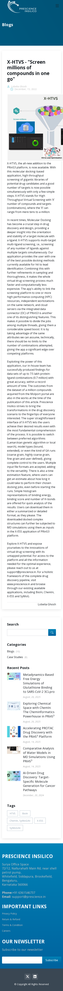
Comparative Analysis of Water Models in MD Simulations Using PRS (39, 754)
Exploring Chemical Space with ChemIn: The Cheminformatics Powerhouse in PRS (38, 709)
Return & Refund (11, 919)
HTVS (12, 813)
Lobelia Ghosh (19, 86)
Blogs (13, 651)
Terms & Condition (12, 925)
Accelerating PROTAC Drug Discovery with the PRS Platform (38, 732)
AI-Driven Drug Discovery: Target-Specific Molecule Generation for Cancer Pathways (39, 781)
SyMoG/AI (15, 828)
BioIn (25, 813)
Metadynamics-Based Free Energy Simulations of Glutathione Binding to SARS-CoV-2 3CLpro (39, 683)
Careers (6, 931)
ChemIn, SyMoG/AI (20, 820)
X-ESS (40, 820)
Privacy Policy (9, 913)
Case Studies (17, 657)
